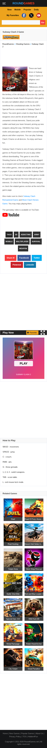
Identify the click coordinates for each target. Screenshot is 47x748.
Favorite (33, 333)
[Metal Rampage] (13, 631)
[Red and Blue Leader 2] (34, 581)
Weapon (23, 248)
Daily (36, 10)
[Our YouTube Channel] (38, 15)
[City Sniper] (13, 656)
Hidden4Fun (33, 736)
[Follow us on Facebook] (23, 15)
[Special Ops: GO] (13, 606)
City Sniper (13, 669)
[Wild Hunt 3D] (34, 606)
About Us (39, 733)
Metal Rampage (13, 644)
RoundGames (8, 44)
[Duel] (13, 506)
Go (42, 22)
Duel (13, 519)
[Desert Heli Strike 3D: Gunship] (34, 531)
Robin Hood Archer (34, 644)
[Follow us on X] (31, 15)
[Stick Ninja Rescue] (34, 556)
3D (16, 235)
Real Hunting (13, 544)
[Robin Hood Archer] (34, 631)
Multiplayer (22, 242)
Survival (36, 242)
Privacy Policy (15, 736)
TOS (24, 736)
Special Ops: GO (13, 619)
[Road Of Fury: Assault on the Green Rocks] (34, 506)
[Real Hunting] (13, 531)
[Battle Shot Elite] (13, 581)
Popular (27, 10)
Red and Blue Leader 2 (34, 594)
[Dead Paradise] (34, 656)
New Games (14, 733)
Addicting (26, 235)
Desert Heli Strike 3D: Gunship (34, 544)
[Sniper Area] (13, 556)
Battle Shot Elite (13, 594)
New (9, 10)
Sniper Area (13, 569)
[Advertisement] (24, 56)
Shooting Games (23, 44)
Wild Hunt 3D (34, 619)
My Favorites (13, 15)
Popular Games (27, 733)
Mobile (17, 10)
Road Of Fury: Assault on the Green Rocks (34, 519)
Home (5, 733)
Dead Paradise (34, 669)
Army (36, 235)
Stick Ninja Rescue (34, 569)
